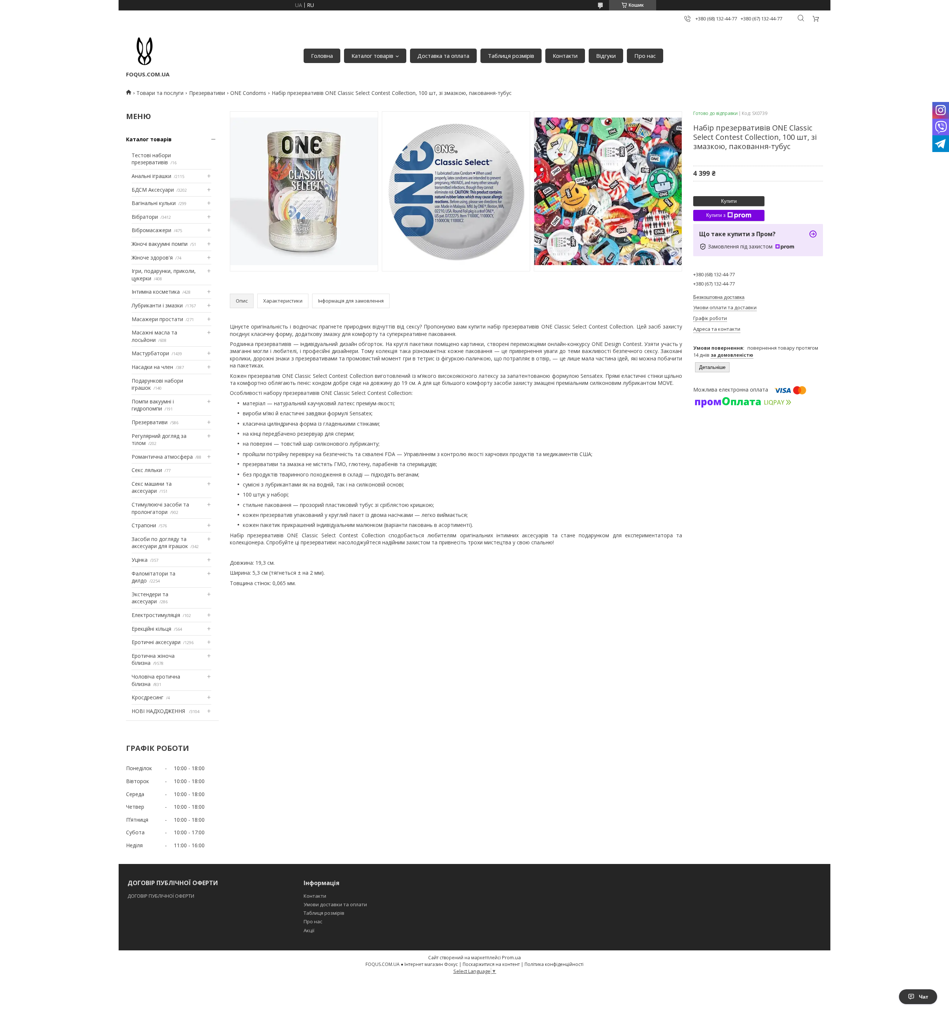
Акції (309, 930)
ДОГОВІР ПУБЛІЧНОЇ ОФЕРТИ (161, 896)
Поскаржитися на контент (491, 964)
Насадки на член (152, 366)
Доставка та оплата (443, 55)
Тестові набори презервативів (151, 159)
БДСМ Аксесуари (153, 189)
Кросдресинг (147, 697)
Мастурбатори (150, 353)
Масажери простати (157, 319)
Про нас (645, 55)
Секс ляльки (147, 470)
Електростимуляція (156, 614)
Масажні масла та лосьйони (154, 336)
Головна (322, 55)
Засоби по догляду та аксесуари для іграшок (160, 542)
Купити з (715, 215)
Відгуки (606, 55)
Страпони (144, 525)
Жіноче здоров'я (152, 257)
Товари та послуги (159, 92)
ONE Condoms (248, 92)
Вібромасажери (151, 230)
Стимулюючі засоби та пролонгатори (160, 508)
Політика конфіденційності (554, 964)
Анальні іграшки (151, 175)
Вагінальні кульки (154, 203)
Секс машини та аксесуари (152, 487)
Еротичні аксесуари (156, 642)
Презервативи (207, 92)
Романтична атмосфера (162, 456)
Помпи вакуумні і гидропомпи (153, 405)
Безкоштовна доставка (718, 297)
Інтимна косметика (156, 291)
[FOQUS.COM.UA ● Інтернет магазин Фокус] (144, 51)
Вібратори (145, 216)
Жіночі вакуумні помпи (160, 243)
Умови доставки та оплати (335, 904)
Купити (729, 201)
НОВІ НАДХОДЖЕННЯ (159, 711)
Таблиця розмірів (511, 55)
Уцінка (140, 559)
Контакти (565, 55)
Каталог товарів (372, 55)
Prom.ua (511, 957)
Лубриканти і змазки (157, 305)
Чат (923, 997)
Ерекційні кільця (151, 628)
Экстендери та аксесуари (150, 598)
